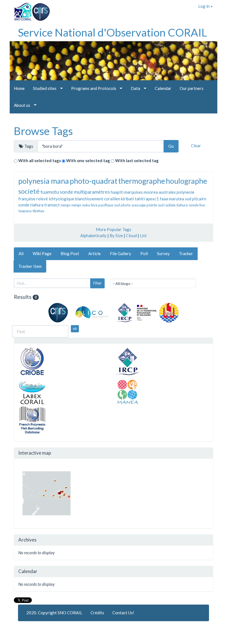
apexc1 (152, 198)
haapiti (117, 192)
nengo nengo (71, 205)
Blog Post (70, 253)
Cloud (131, 235)
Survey (163, 253)
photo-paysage (133, 205)
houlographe (186, 180)
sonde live (197, 205)
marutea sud (180, 198)
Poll (144, 253)
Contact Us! (123, 612)
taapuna (25, 211)
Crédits (97, 612)
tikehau (38, 211)
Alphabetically (93, 235)
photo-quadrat (93, 180)
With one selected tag (88, 160)
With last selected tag (137, 160)
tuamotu (49, 192)
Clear (196, 145)
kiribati (127, 198)
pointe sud (155, 205)
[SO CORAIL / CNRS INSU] (30, 9)
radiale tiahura (176, 205)
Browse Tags (43, 131)
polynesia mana (43, 180)
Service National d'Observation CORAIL (112, 32)
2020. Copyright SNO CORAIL (54, 612)
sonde (23, 204)
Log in (204, 6)
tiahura (36, 204)
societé (29, 191)
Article (94, 253)
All (21, 253)
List (143, 235)
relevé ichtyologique (55, 198)
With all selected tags (39, 160)
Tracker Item (30, 266)
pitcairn (199, 198)
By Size (116, 235)
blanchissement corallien (97, 198)
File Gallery (120, 253)
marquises (133, 192)
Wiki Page (42, 253)
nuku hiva (89, 205)
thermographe (141, 180)
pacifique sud (109, 205)
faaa (164, 198)
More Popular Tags (113, 229)
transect (52, 204)
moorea (151, 192)
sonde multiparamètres (85, 192)
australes (167, 192)
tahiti (140, 198)
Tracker (186, 253)
